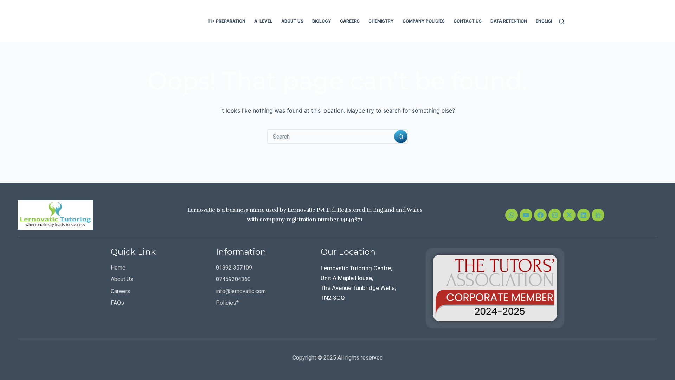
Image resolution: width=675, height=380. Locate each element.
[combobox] (331, 136)
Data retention (508, 21)
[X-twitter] (569, 215)
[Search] (561, 21)
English (545, 21)
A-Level (263, 21)
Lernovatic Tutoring (153, 20)
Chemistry (381, 21)
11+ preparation (226, 21)
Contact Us (468, 21)
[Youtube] (526, 215)
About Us (292, 21)
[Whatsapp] (511, 215)
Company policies (424, 21)
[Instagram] (554, 215)
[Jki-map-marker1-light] (598, 215)
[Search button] (400, 136)
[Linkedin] (583, 215)
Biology (321, 21)
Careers (350, 21)
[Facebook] (540, 215)
